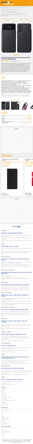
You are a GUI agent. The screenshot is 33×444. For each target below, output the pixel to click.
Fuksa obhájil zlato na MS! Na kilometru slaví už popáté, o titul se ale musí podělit (16, 251)
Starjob (2, 428)
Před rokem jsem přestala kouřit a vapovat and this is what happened (14, 350)
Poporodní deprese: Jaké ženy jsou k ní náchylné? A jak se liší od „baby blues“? (16, 363)
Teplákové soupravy (5, 419)
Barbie (2, 413)
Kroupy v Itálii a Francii (5, 383)
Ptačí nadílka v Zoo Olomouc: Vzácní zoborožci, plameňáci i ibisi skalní (14, 374)
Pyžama (2, 416)
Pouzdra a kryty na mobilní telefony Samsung (10, 12)
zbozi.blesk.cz (4, 395)
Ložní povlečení (4, 422)
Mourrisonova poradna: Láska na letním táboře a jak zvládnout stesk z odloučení (16, 370)
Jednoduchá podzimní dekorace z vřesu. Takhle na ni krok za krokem (14, 277)
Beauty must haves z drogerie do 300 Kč (8, 351)
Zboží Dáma (3, 394)
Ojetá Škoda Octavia (5, 403)
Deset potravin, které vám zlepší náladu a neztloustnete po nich (13, 361)
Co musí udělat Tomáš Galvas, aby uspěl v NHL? (10, 381)
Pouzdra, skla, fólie (15, 9)
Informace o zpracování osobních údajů (14, 441)
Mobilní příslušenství (5, 9)
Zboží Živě (3, 391)
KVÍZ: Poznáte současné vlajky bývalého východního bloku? (12, 340)
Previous (1, 177)
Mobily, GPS (19, 7)
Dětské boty (3, 420)
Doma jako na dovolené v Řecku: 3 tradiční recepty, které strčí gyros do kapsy (16, 324)
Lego (2, 414)
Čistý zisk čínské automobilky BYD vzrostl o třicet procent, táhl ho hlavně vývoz (16, 313)
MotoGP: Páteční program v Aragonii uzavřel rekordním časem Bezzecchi (15, 288)
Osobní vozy (3, 392)
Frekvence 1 (3, 433)
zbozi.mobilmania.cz (5, 7)
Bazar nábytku (4, 423)
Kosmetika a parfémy (5, 417)
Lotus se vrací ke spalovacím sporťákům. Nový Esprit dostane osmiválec (15, 286)
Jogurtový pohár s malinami (6, 275)
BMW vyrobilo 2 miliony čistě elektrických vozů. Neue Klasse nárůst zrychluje (15, 289)
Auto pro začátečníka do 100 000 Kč (8, 400)
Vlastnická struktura (18, 442)
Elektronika (13, 7)
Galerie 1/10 (16, 54)
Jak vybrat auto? (4, 405)
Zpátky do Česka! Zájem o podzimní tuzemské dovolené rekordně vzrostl (15, 336)
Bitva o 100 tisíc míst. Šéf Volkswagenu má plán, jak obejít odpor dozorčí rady (15, 311)
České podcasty (4, 430)
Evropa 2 (3, 435)
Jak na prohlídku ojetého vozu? (7, 397)
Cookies (24, 441)
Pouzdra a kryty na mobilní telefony (8, 11)
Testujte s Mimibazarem (5, 410)
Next (31, 177)
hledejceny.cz (3, 389)
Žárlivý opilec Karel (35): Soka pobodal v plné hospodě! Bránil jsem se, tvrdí (15, 264)
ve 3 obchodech (5, 194)
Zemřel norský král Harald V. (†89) (7, 384)
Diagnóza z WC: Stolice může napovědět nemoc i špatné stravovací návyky (15, 360)
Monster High (3, 411)
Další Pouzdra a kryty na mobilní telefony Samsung (10, 160)
